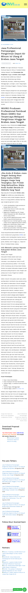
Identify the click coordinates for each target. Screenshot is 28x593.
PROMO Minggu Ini (6, 63)
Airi (5, 591)
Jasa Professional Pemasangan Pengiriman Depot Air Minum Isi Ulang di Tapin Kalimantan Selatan (13, 513)
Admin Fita (17, 63)
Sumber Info (20, 388)
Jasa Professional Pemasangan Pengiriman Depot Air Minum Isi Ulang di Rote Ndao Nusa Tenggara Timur (13, 479)
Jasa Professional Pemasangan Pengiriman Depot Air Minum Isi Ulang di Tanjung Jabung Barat (13, 466)
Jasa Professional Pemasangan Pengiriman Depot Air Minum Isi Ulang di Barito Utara (21, 417)
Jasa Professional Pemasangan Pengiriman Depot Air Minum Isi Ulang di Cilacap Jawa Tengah (13, 473)
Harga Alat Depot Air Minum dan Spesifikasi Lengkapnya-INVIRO (7, 415)
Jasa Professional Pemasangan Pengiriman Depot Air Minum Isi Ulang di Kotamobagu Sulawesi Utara (13, 488)
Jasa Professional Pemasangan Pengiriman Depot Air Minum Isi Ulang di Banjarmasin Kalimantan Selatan (13, 504)
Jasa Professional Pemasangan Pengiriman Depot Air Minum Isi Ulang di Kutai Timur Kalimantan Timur (13, 496)
